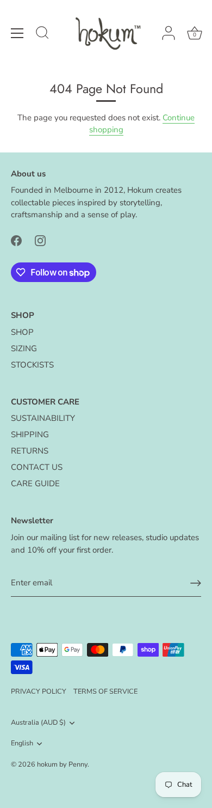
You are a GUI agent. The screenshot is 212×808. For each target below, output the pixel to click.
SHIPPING (30, 434)
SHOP (22, 332)
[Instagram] (40, 240)
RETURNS (29, 450)
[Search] (42, 34)
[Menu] (17, 33)
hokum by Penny (62, 764)
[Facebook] (16, 240)
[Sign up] (195, 583)
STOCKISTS (32, 364)
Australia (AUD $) (38, 723)
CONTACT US (37, 467)
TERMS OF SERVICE (105, 691)
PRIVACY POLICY (38, 691)
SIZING (24, 348)
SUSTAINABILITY (43, 418)
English (22, 743)
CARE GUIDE (35, 483)
